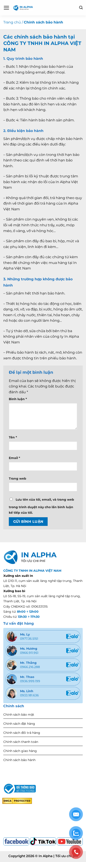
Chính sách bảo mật (18, 715)
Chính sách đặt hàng (19, 724)
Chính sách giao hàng (20, 751)
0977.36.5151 (29, 639)
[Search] (81, 7)
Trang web (17, 478)
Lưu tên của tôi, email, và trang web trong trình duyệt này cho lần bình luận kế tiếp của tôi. (41, 506)
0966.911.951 (29, 653)
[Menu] (6, 8)
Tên (13, 437)
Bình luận (18, 399)
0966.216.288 (30, 667)
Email (14, 458)
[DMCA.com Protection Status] (17, 801)
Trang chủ (12, 22)
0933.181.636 (29, 695)
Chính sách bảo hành (19, 760)
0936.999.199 (30, 681)
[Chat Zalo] (72, 636)
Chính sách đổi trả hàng (21, 733)
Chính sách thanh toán (20, 742)
